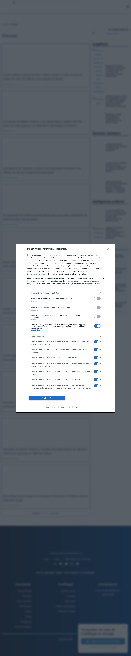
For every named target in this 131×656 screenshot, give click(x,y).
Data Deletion (51, 407)
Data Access (65, 407)
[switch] (97, 298)
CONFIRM (47, 398)
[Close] (109, 249)
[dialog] (65, 328)
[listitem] (65, 293)
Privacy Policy (80, 407)
